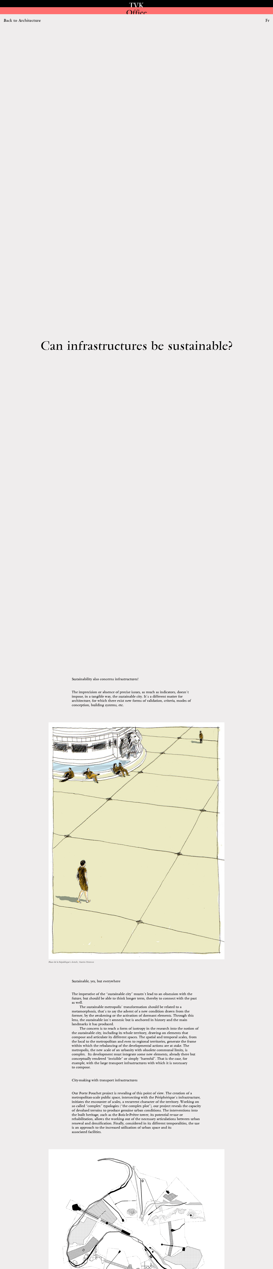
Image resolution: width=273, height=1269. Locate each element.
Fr (267, 20)
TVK (136, 5)
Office (136, 12)
